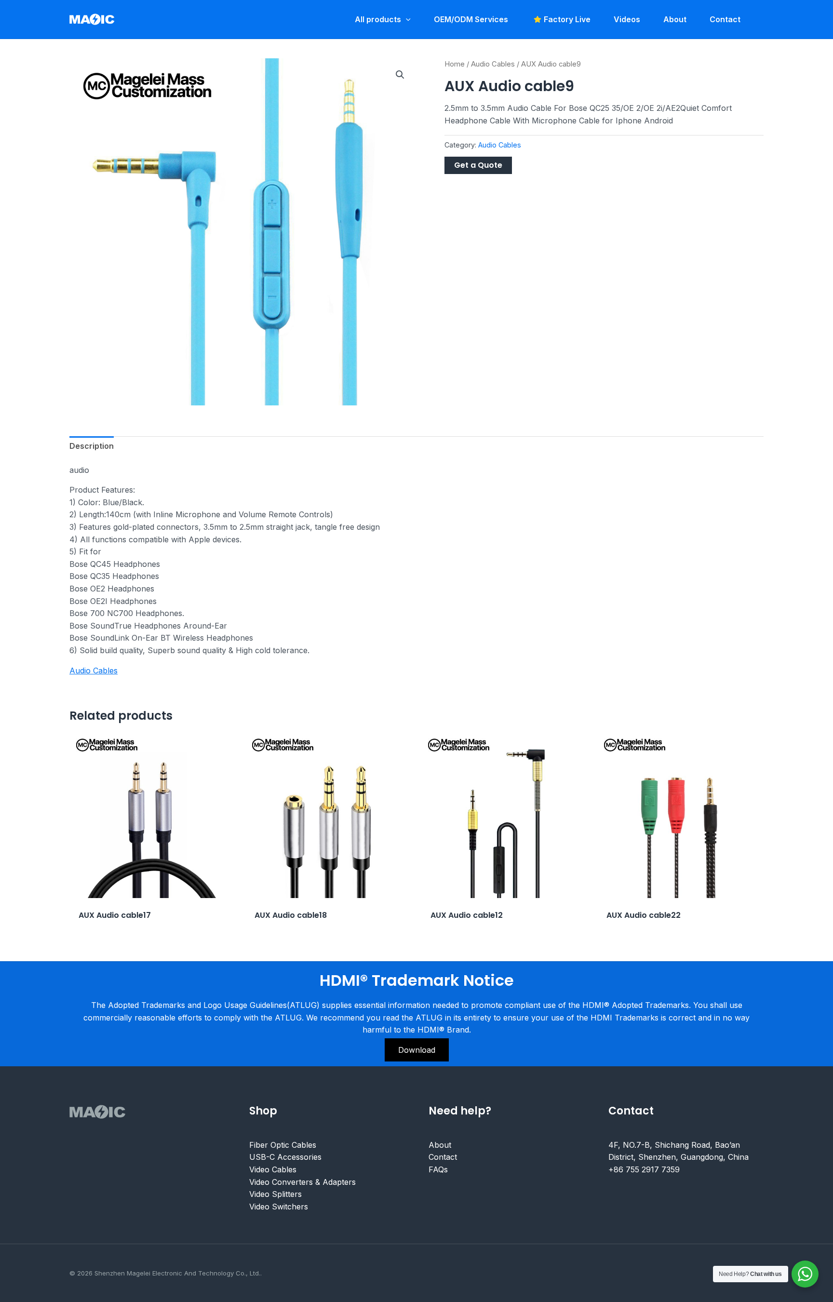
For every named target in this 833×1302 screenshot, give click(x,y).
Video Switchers (278, 1206)
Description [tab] (91, 446)
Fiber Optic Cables (282, 1145)
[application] (406, 19)
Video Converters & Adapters (302, 1182)
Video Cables (272, 1169)
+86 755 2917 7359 (644, 1169)
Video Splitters (275, 1194)
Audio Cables (493, 64)
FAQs (438, 1169)
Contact (443, 1157)
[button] (400, 74)
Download (416, 1050)
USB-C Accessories (285, 1157)
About (440, 1145)
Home (454, 64)
